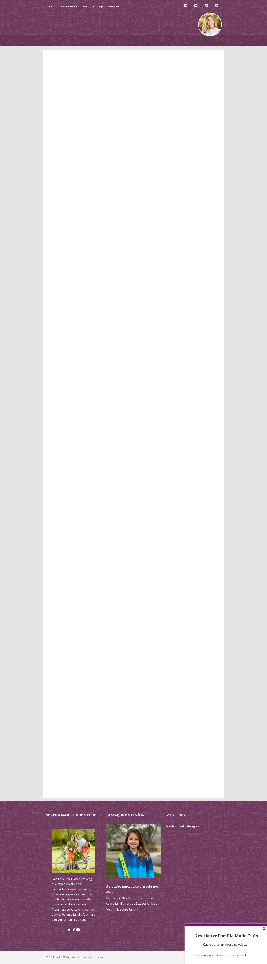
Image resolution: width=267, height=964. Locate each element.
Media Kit (114, 6)
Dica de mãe (185, 479)
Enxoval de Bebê (181, 366)
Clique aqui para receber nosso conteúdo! (220, 955)
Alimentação (182, 334)
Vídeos (144, 40)
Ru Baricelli (184, 473)
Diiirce (181, 484)
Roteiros (179, 355)
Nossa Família (68, 6)
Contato (88, 6)
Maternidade (178, 388)
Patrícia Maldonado (61, 408)
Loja (101, 6)
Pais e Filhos (178, 399)
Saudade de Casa (181, 420)
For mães (183, 499)
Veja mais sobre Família (122, 909)
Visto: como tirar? (137, 497)
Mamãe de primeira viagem (195, 463)
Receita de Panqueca (184, 409)
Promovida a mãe (189, 494)
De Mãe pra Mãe (125, 40)
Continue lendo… (54, 518)
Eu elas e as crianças (191, 489)
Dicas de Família (99, 40)
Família (174, 377)
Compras (180, 345)
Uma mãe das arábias (192, 468)
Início (51, 6)
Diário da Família (165, 40)
